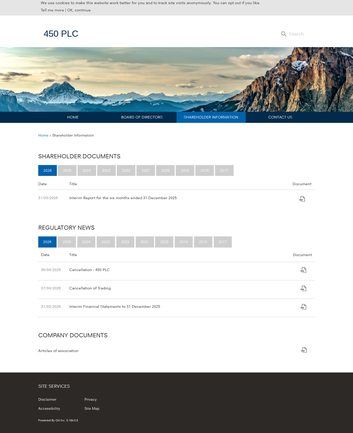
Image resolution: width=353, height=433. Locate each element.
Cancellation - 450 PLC (89, 269)
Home (73, 117)
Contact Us (280, 117)
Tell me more (52, 10)
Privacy (91, 399)
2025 (67, 170)
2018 (205, 170)
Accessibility (49, 408)
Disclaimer (47, 399)
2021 (146, 170)
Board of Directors (142, 117)
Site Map (92, 408)
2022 (126, 170)
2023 (106, 170)
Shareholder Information (211, 117)
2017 (224, 170)
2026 (47, 170)
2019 (185, 170)
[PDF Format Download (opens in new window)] (302, 199)
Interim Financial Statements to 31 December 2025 (114, 306)
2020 (165, 170)
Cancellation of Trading (90, 288)
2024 (87, 170)
